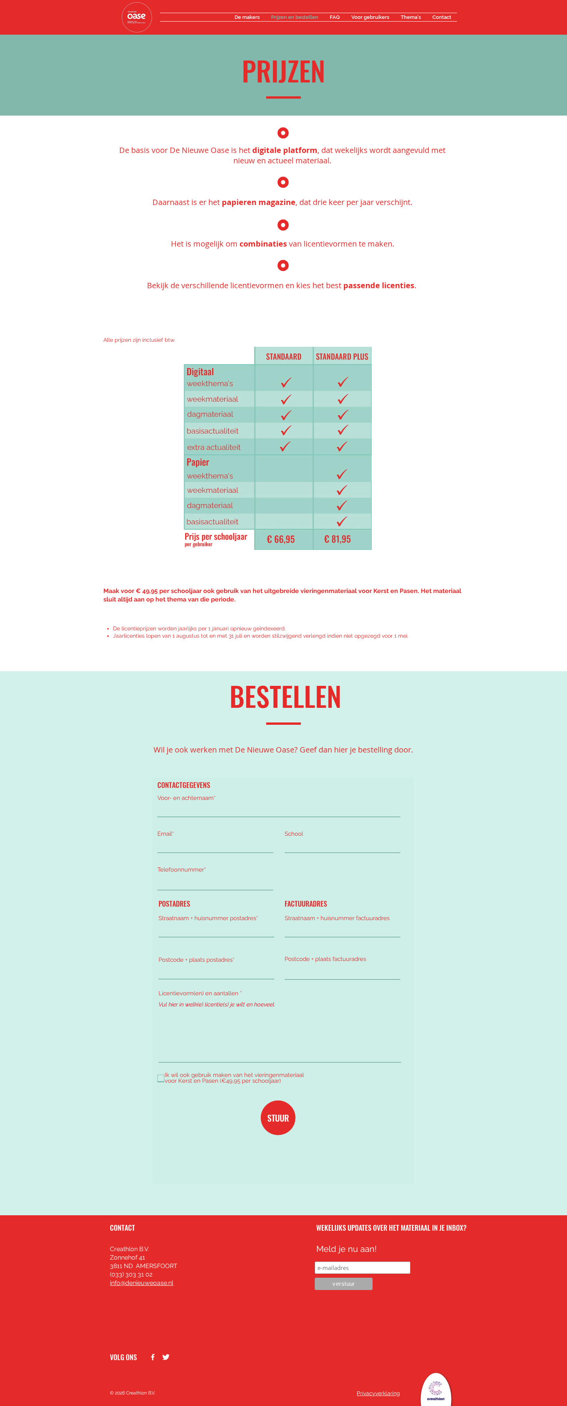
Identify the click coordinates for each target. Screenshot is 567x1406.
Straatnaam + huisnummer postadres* (208, 918)
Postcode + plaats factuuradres (325, 959)
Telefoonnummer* (181, 870)
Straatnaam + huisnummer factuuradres (337, 918)
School (294, 834)
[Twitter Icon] (166, 1357)
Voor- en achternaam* (186, 798)
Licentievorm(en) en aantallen (198, 993)
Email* (165, 834)
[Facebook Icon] (152, 1357)
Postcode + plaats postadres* (197, 960)
